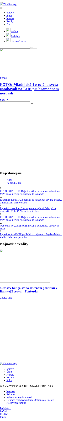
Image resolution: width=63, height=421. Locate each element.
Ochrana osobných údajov (19, 400)
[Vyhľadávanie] (32, 47)
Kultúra (10, 18)
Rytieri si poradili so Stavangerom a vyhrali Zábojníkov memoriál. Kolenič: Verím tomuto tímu (28, 210)
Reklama (11, 394)
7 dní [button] (9, 179)
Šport (9, 15)
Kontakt (10, 391)
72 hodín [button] (11, 182)
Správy (10, 12)
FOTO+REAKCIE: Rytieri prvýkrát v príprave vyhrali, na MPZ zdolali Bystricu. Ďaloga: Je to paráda (30, 192)
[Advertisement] (31, 136)
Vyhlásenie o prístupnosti (19, 397)
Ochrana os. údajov (44, 400)
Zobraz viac (6, 297)
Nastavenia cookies (16, 402)
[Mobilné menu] (1, 2)
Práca (9, 24)
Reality (10, 21)
